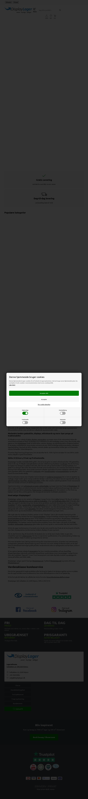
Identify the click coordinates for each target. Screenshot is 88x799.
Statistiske (63, 419)
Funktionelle (25, 419)
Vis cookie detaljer (44, 404)
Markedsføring (63, 410)
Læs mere (12, 385)
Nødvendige (25, 410)
